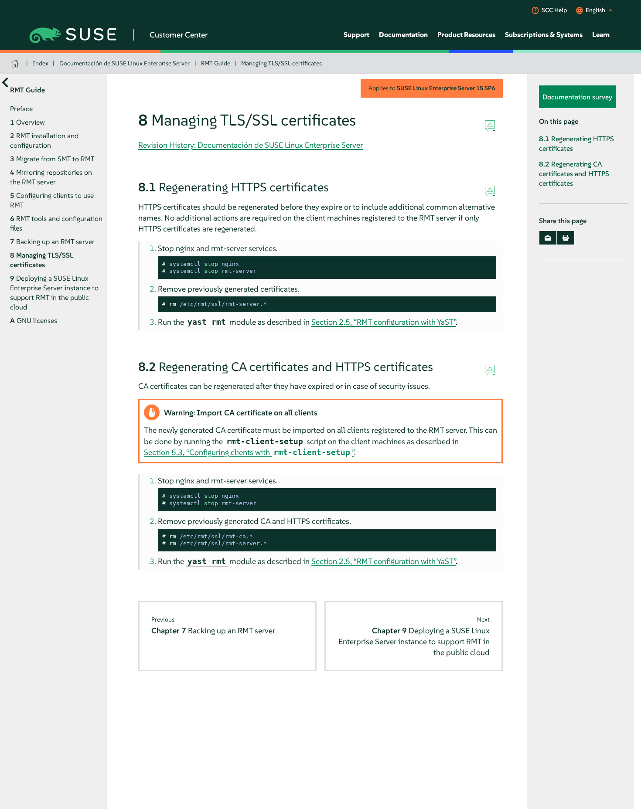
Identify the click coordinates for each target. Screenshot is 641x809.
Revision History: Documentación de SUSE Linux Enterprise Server (250, 145)
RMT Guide (215, 63)
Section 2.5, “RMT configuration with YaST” (383, 322)
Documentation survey (577, 97)
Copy (484, 264)
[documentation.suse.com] (16, 63)
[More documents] (5, 82)
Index (40, 63)
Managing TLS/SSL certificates (281, 63)
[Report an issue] (490, 126)
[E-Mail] (547, 238)
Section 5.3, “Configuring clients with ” (249, 452)
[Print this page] (565, 238)
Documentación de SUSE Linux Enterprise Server (124, 63)
